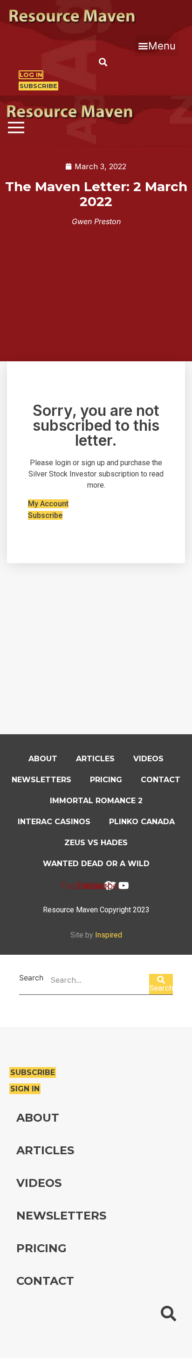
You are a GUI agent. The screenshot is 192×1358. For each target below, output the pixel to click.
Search (31, 978)
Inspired (108, 935)
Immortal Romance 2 (96, 800)
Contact (160, 779)
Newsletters (41, 779)
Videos (148, 758)
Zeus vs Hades (96, 842)
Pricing (106, 779)
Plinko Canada (142, 821)
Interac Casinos (54, 821)
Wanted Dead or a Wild (96, 863)
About (42, 758)
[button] (156, 45)
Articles (95, 758)
